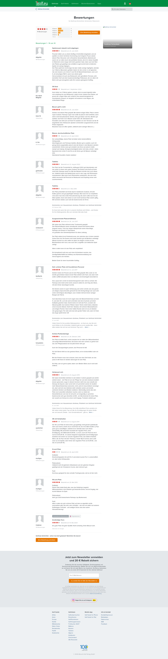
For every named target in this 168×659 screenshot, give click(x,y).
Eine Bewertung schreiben (89, 32)
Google (62, 528)
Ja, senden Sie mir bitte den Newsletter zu (84, 581)
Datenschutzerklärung (96, 593)
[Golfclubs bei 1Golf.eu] (41, 3)
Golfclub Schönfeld (43, 9)
